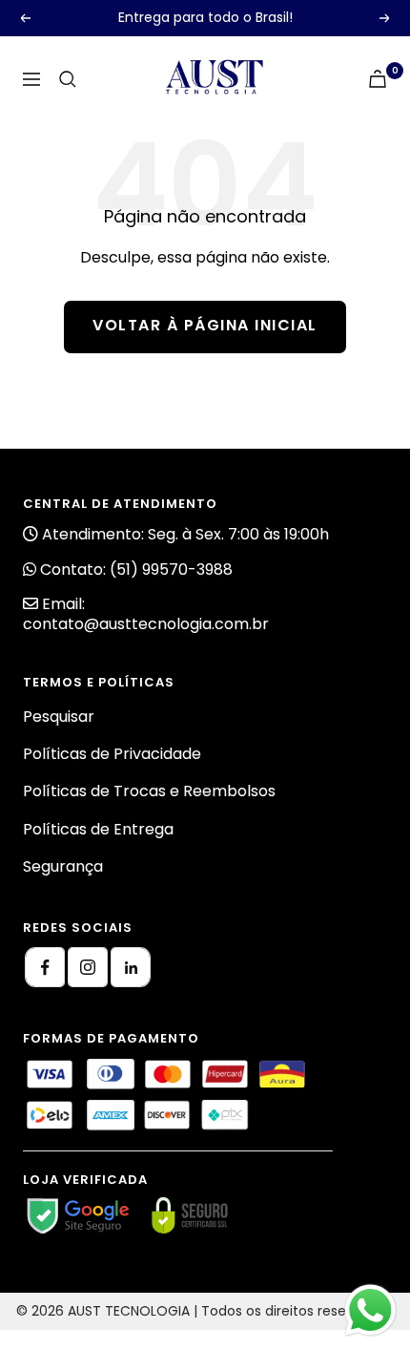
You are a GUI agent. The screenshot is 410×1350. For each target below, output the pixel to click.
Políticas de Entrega (98, 829)
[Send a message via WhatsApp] (370, 1310)
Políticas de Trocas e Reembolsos (149, 791)
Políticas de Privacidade (112, 754)
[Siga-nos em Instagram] (88, 967)
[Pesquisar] (67, 79)
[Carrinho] (377, 79)
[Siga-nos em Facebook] (45, 967)
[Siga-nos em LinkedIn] (131, 967)
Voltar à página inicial (205, 325)
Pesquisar (58, 717)
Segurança (63, 866)
